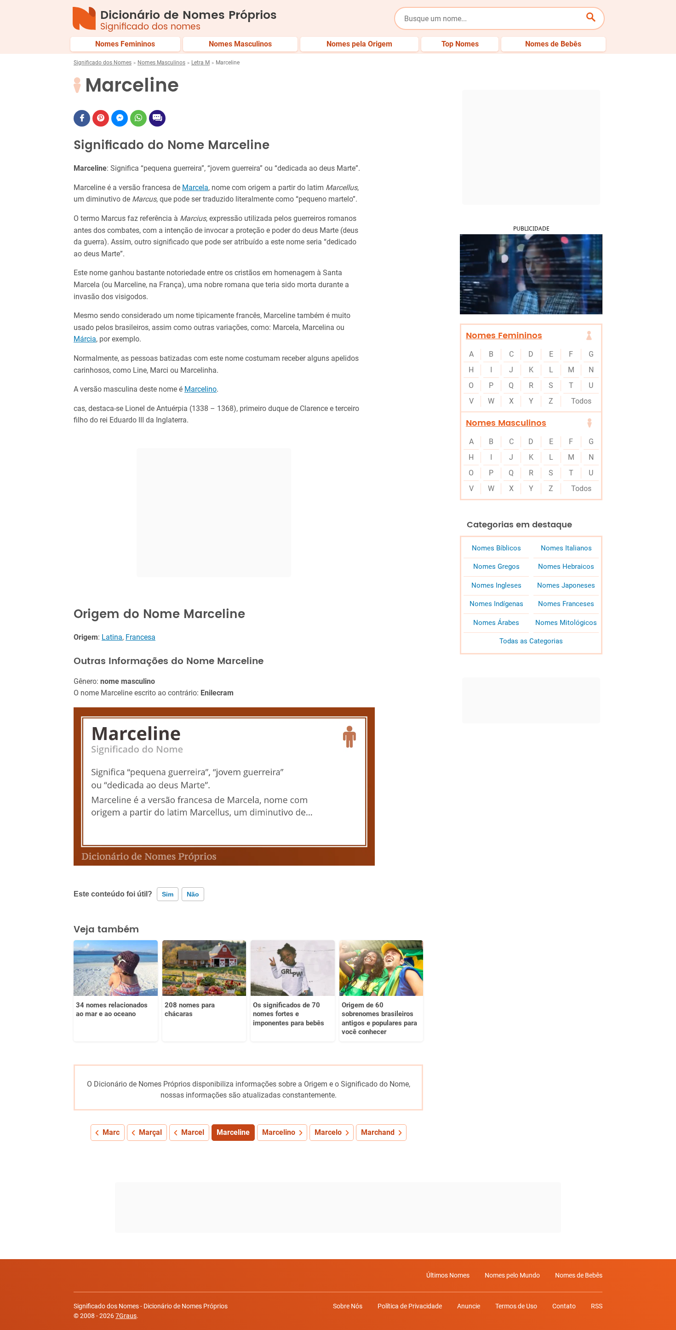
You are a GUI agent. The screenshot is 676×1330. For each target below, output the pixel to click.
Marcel (192, 1132)
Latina (112, 637)
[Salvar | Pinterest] (100, 118)
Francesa (140, 637)
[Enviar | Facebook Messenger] (119, 118)
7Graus (126, 1315)
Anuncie (468, 1306)
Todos (581, 401)
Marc (111, 1132)
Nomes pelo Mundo (512, 1275)
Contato (564, 1306)
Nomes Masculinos (161, 62)
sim (167, 894)
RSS (596, 1306)
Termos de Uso (516, 1306)
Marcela (195, 187)
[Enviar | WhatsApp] (138, 118)
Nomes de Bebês (578, 1275)
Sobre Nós (347, 1306)
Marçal (150, 1132)
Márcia (85, 339)
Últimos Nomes (448, 1275)
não (193, 894)
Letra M (200, 62)
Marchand (378, 1132)
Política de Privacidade (410, 1306)
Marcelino (200, 389)
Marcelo (328, 1132)
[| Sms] (157, 118)
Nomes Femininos (504, 335)
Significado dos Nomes (103, 62)
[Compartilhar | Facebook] (82, 118)
